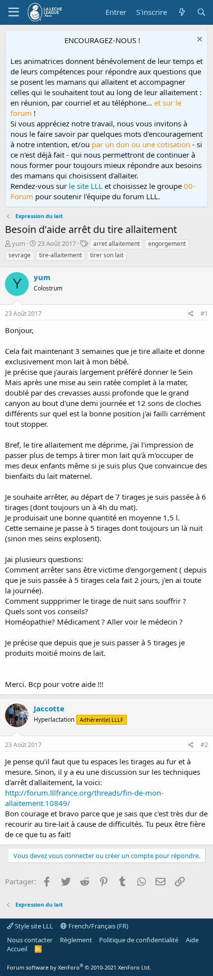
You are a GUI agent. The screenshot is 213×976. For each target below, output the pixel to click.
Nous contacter (30, 939)
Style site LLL (33, 925)
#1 (204, 313)
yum (18, 243)
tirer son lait (106, 255)
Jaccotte (49, 708)
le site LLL (86, 186)
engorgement (167, 243)
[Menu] (13, 12)
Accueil (17, 948)
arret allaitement (116, 243)
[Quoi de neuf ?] (181, 12)
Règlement (76, 939)
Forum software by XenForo (79, 967)
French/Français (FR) (97, 925)
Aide (192, 939)
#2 (204, 745)
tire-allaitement (60, 255)
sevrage (19, 255)
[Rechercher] (201, 12)
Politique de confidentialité (138, 939)
